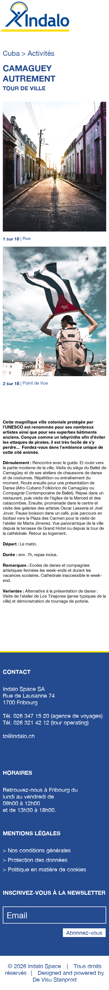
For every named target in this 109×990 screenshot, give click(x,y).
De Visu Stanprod (55, 979)
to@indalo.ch (19, 736)
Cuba (12, 53)
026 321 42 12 (32, 722)
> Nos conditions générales (37, 850)
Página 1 (11, 404)
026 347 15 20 (32, 716)
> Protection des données (35, 860)
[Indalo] (35, 16)
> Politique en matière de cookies (44, 869)
